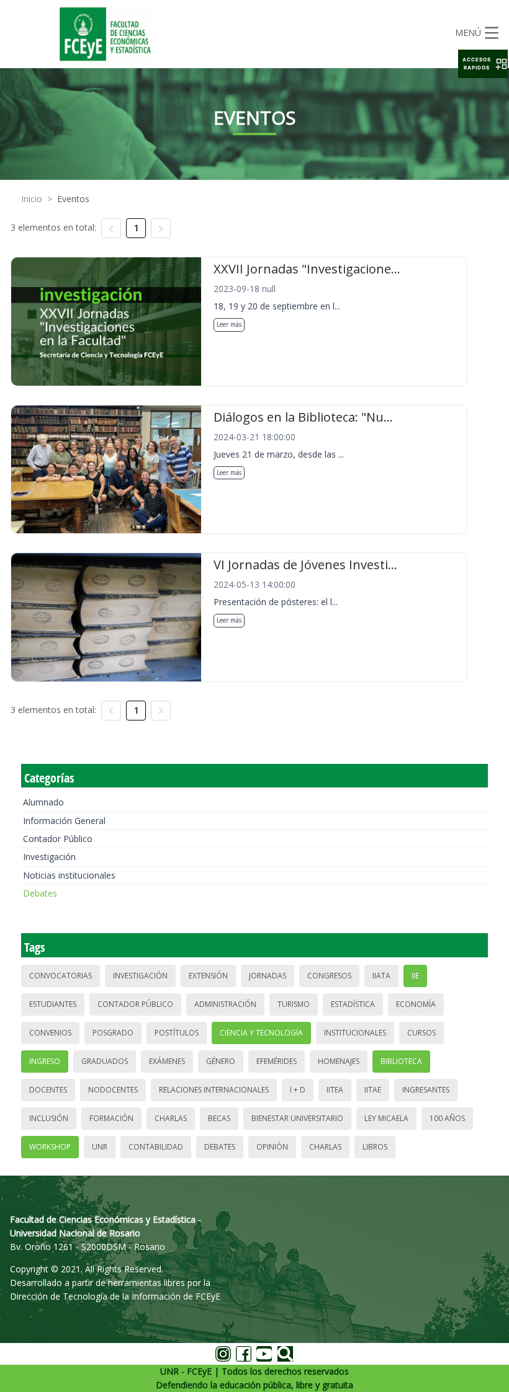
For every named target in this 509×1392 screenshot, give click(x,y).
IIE (415, 975)
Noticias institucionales (69, 875)
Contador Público (57, 839)
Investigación (49, 856)
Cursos (421, 1032)
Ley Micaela (386, 1118)
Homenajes (338, 1061)
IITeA (335, 1089)
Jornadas (267, 975)
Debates (40, 893)
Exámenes (167, 1061)
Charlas (171, 1118)
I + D (297, 1089)
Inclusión (48, 1118)
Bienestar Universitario (297, 1118)
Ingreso (44, 1061)
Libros (375, 1147)
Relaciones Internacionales (214, 1089)
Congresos (329, 975)
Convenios (50, 1032)
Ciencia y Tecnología (261, 1032)
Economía (416, 1004)
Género (220, 1061)
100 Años (447, 1118)
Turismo (293, 1004)
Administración (225, 1004)
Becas (219, 1118)
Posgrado (112, 1032)
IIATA (381, 975)
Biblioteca (401, 1061)
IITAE (372, 1089)
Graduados (104, 1061)
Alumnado (43, 802)
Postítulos (177, 1032)
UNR (99, 1147)
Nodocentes (113, 1089)
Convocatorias (60, 975)
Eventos (73, 199)
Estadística (353, 1004)
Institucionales (355, 1032)
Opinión (272, 1147)
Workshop (50, 1147)
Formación (111, 1118)
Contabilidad (155, 1147)
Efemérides (276, 1061)
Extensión (208, 975)
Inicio (31, 199)
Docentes (48, 1089)
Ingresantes (425, 1089)
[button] (483, 64)
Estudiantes (52, 1004)
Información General (64, 821)
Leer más (229, 324)
